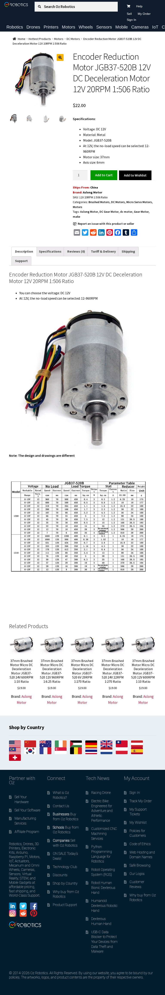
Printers (51, 27)
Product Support (65, 905)
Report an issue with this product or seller (106, 224)
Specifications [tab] (50, 251)
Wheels (86, 27)
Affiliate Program (27, 832)
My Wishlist (138, 822)
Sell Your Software (27, 810)
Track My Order (141, 801)
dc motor (126, 212)
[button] (60, 57)
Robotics (14, 27)
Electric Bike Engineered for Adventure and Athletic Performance (102, 811)
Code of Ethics (140, 844)
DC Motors (73, 39)
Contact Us (61, 806)
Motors (68, 27)
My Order (144, 13)
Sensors (104, 27)
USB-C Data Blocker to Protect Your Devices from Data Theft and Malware (104, 942)
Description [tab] (24, 251)
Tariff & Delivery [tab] (103, 251)
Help (139, 6)
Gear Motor (141, 212)
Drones (33, 27)
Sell (129, 13)
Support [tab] (21, 261)
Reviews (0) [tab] (76, 251)
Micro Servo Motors (139, 202)
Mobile (121, 27)
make (76, 217)
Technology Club (65, 867)
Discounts (60, 875)
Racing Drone (101, 793)
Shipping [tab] (128, 251)
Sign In (131, 19)
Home (21, 39)
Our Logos (137, 874)
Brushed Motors (99, 202)
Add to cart (104, 175)
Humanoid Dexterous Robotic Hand (104, 905)
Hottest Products (40, 39)
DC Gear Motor (109, 212)
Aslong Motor (92, 192)
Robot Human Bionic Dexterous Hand (103, 887)
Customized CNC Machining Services (104, 833)
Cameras (140, 27)
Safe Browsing (140, 865)
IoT (155, 27)
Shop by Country (65, 883)
